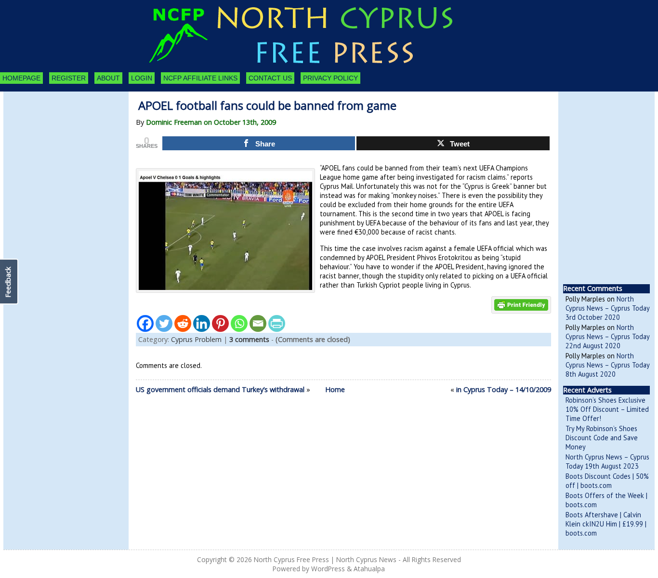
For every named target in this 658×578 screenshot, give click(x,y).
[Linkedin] (201, 323)
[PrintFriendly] (276, 323)
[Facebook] (145, 323)
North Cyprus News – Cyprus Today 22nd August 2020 (607, 336)
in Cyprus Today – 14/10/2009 (503, 389)
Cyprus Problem (196, 339)
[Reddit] (182, 323)
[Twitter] (164, 323)
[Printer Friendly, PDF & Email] (521, 304)
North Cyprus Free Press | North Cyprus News (325, 559)
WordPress (328, 568)
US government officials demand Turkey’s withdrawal (220, 389)
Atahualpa (369, 568)
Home (335, 389)
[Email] (258, 323)
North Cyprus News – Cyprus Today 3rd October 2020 (607, 308)
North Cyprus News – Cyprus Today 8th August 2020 (607, 365)
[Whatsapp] (239, 323)
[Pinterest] (220, 323)
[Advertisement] (56, 144)
